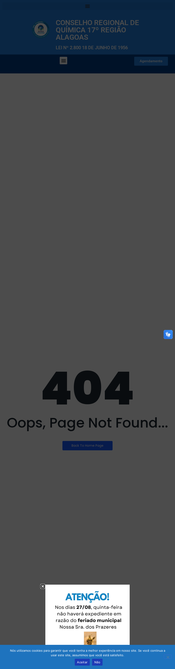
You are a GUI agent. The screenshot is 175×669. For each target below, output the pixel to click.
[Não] (168, 657)
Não (97, 662)
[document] (87, 334)
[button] (42, 586)
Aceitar (82, 662)
